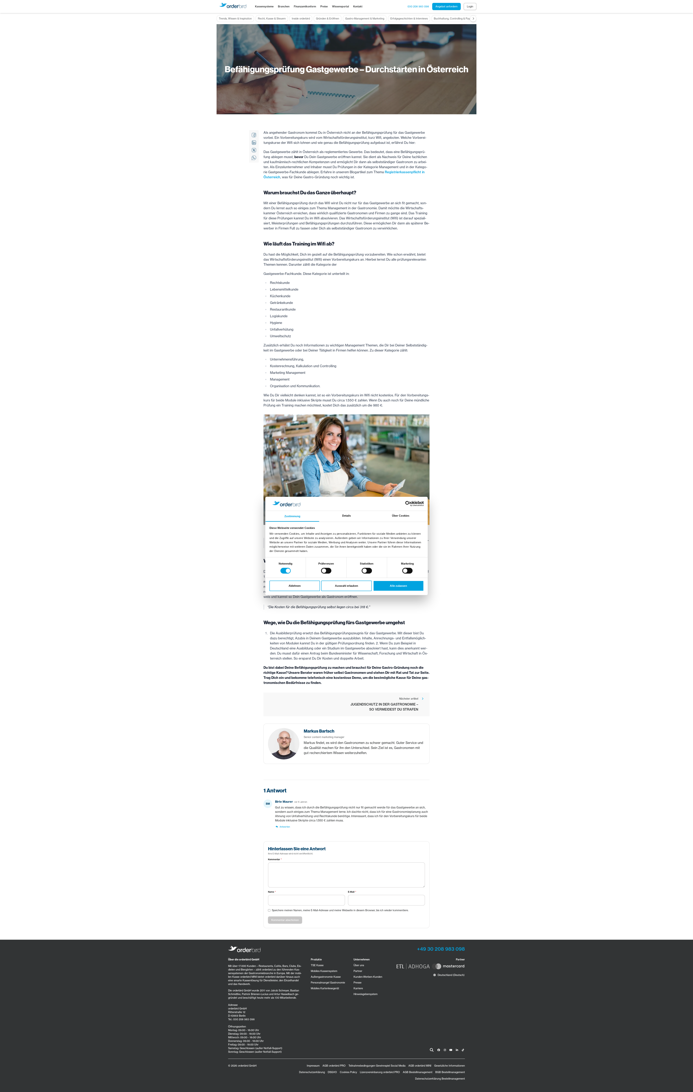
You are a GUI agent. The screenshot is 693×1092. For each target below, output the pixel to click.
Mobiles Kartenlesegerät (325, 988)
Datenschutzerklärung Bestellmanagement (440, 1078)
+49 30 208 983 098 (441, 949)
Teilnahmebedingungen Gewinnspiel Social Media (377, 1065)
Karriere (358, 988)
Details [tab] (346, 515)
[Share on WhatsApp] (254, 157)
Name (271, 891)
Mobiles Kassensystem (324, 971)
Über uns (359, 965)
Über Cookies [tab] (400, 515)
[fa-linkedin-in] (457, 1050)
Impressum (313, 1065)
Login (470, 6)
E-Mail (351, 891)
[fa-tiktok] (463, 1050)
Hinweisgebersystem (366, 994)
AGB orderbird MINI (419, 1065)
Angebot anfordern (446, 6)
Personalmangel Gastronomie (328, 982)
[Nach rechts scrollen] (473, 18)
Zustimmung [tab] (292, 516)
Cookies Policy (348, 1072)
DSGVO (332, 1072)
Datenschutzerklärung (312, 1072)
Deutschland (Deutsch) (451, 975)
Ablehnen (295, 585)
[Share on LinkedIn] (254, 142)
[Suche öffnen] (432, 1050)
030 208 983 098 (418, 6)
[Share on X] (254, 150)
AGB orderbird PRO (334, 1065)
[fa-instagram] (445, 1050)
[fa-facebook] (439, 1050)
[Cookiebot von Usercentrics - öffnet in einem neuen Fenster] (408, 503)
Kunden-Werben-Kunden (368, 976)
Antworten (285, 826)
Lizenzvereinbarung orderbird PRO (380, 1072)
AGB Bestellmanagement (417, 1072)
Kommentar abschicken (285, 920)
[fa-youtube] (451, 1050)
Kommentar (274, 859)
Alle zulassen (398, 585)
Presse (357, 982)
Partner (358, 971)
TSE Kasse (317, 965)
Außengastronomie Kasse (326, 976)
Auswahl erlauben (346, 585)
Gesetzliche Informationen (449, 1065)
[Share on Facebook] (254, 135)
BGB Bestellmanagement (450, 1072)
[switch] (326, 571)
